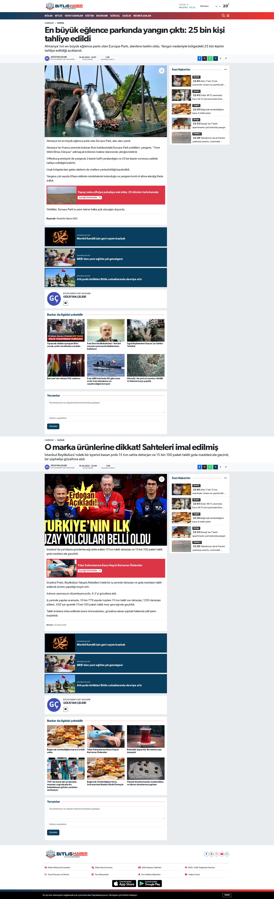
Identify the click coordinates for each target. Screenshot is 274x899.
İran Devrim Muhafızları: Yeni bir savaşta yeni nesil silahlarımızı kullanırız (104, 346)
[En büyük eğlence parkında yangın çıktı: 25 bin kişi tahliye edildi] (106, 101)
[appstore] (124, 883)
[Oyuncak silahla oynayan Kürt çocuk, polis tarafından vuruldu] (66, 330)
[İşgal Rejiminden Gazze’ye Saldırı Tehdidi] (146, 330)
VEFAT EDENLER (74, 16)
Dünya (60, 23)
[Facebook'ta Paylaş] (200, 58)
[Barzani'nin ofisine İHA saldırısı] (66, 365)
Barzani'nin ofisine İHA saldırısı (63, 378)
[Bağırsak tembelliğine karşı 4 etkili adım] (66, 736)
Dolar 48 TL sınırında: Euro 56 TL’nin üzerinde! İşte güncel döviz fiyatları (207, 97)
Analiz (196, 77)
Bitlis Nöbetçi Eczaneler (59, 867)
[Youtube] (221, 854)
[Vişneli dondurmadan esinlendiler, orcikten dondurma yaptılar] (146, 768)
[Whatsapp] (227, 854)
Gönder (53, 426)
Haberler (49, 23)
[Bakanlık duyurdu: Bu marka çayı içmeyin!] (146, 736)
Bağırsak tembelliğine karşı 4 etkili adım (208, 111)
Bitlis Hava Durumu (103, 867)
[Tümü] (225, 69)
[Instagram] (216, 854)
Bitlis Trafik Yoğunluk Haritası (201, 867)
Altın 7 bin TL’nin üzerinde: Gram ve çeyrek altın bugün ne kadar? (208, 83)
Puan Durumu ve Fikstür (58, 874)
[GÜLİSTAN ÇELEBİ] (54, 299)
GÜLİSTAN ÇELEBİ (74, 296)
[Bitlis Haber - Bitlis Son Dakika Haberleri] (64, 6)
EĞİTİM (89, 16)
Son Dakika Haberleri (151, 874)
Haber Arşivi (194, 874)
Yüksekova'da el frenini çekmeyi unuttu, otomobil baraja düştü (208, 140)
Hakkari (197, 134)
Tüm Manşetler (102, 874)
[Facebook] (206, 854)
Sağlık (196, 105)
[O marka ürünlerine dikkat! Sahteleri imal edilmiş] (106, 510)
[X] (211, 854)
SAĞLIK (126, 16)
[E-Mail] (65, 303)
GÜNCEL (115, 16)
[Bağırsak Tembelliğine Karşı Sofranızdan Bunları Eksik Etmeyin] (106, 768)
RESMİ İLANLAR (142, 16)
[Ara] (223, 16)
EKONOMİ (102, 16)
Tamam (227, 895)
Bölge (196, 120)
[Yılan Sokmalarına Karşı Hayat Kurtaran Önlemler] (106, 736)
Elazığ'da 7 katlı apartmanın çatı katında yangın (208, 125)
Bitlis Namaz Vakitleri (151, 867)
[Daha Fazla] (215, 58)
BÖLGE (49, 16)
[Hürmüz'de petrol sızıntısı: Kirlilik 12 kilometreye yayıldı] (146, 365)
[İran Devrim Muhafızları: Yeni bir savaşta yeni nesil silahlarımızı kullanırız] (106, 330)
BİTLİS (58, 16)
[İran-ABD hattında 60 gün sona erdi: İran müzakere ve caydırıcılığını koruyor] (106, 365)
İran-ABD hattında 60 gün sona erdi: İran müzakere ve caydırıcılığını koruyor (103, 381)
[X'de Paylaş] (204, 58)
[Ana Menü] (227, 16)
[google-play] (150, 883)
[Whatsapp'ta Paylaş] (209, 58)
